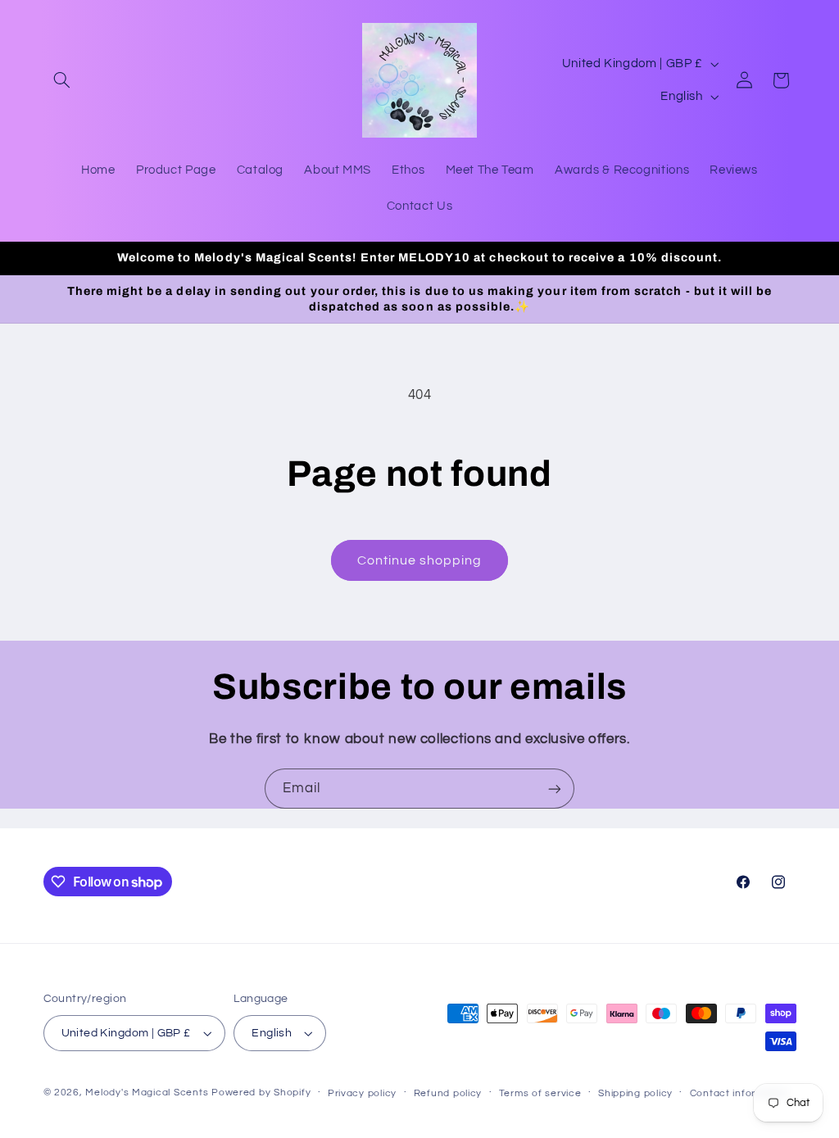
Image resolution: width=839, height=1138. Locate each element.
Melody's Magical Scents (146, 1092)
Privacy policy (362, 1093)
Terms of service (540, 1093)
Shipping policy (635, 1093)
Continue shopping (420, 560)
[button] (62, 80)
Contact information (740, 1093)
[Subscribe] (555, 788)
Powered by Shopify (261, 1092)
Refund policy (448, 1093)
